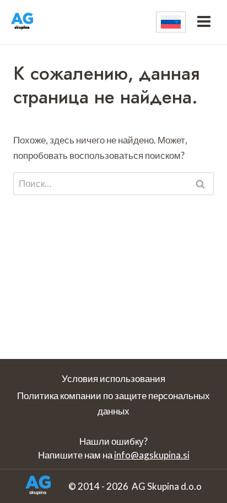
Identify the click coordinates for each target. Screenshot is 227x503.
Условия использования (113, 378)
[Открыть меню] (203, 22)
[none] (171, 22)
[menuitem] (171, 22)
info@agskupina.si (152, 455)
